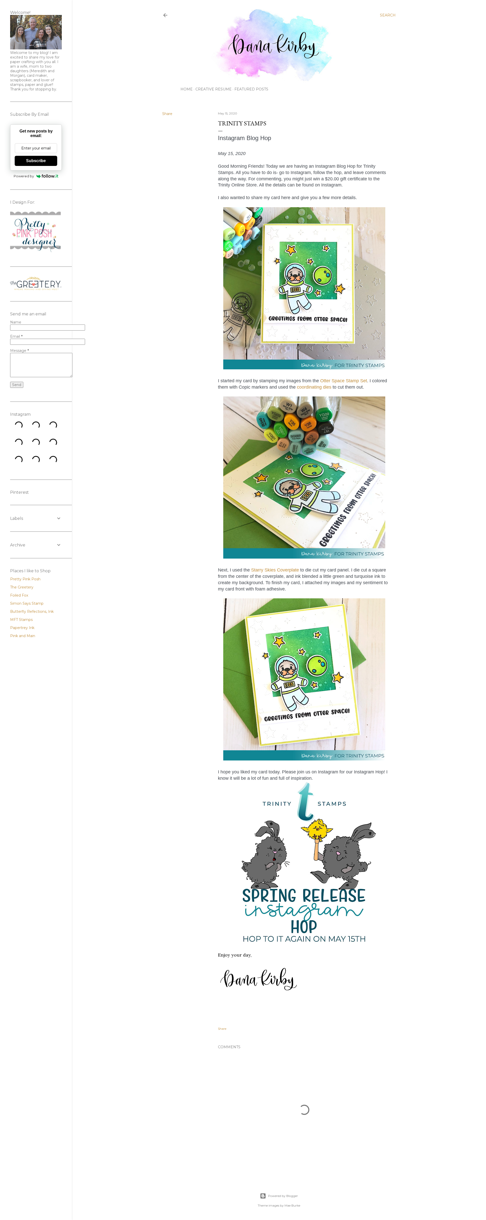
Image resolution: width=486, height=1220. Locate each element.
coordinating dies (314, 387)
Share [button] (167, 113)
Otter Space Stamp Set (343, 380)
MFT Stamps (21, 619)
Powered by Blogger (283, 1196)
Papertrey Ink (22, 627)
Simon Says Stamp (27, 603)
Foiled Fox (19, 595)
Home (186, 89)
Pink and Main (22, 636)
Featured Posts (251, 89)
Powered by (24, 176)
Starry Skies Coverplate (275, 570)
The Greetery (21, 587)
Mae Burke (292, 1205)
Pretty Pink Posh (25, 579)
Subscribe (36, 161)
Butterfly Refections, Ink (32, 611)
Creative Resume (213, 89)
